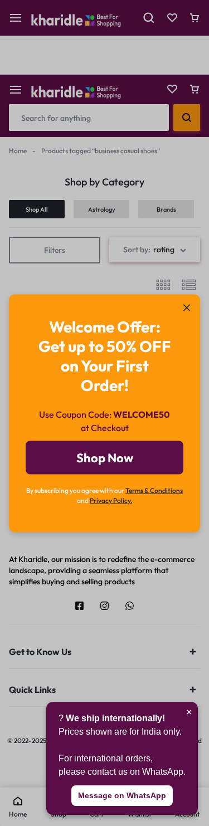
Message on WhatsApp (122, 795)
